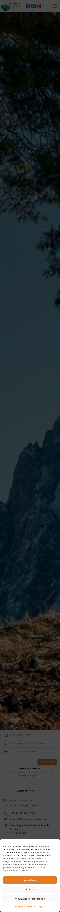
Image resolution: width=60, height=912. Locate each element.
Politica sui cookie (23, 907)
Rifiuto (30, 889)
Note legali (39, 907)
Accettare (30, 880)
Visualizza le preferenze (30, 898)
